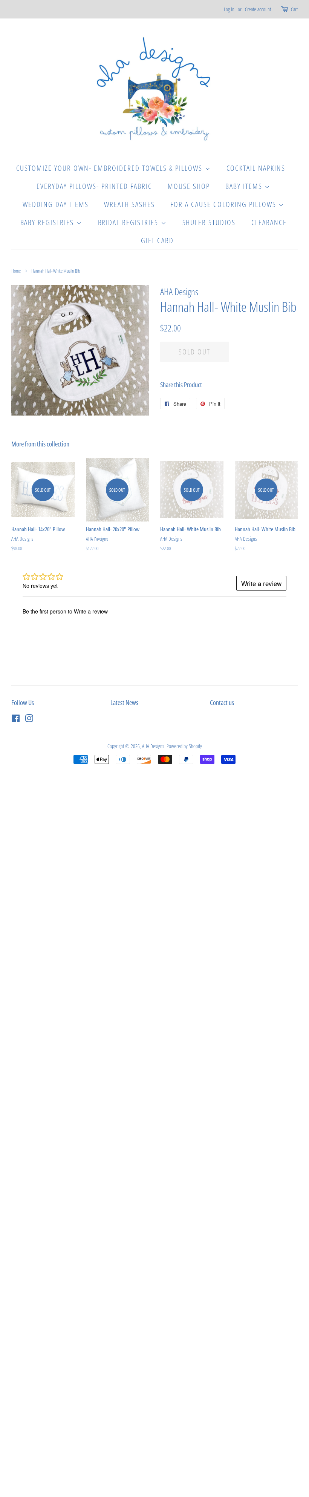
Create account (258, 9)
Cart (294, 9)
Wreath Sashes (129, 204)
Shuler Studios (209, 222)
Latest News (124, 702)
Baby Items (245, 186)
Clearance (269, 222)
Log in (229, 9)
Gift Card (157, 240)
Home (16, 270)
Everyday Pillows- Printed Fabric (94, 186)
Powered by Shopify (184, 746)
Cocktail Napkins (256, 168)
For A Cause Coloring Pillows (224, 204)
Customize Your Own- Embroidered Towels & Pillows (110, 168)
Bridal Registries (129, 222)
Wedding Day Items (56, 204)
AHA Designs (153, 746)
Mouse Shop (189, 186)
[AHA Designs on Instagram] (29, 719)
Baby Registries (48, 222)
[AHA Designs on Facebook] (15, 719)
